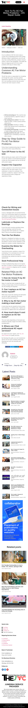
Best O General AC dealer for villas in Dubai (17, 450)
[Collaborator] (12, 540)
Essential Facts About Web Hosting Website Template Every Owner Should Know (17, 410)
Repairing (8, 26)
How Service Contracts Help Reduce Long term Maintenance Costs (18, 459)
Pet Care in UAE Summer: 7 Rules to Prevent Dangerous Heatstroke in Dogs (17, 377)
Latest (3, 26)
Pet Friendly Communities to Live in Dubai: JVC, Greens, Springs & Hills (12, 565)
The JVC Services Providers (9, 219)
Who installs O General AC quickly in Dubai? (17, 495)
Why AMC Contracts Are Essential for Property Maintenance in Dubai (16, 427)
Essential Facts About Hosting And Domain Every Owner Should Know (18, 419)
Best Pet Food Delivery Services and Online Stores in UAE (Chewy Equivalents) (12, 588)
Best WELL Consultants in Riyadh (17, 467)
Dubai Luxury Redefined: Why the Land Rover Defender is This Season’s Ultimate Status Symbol (17, 486)
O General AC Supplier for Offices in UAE (17, 442)
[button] (24, 2)
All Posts (14, 357)
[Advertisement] (14, 99)
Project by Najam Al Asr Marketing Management (14, 706)
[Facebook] (3, 670)
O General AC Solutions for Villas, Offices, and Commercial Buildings (18, 394)
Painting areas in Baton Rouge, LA (18, 435)
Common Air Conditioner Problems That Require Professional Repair (16, 385)
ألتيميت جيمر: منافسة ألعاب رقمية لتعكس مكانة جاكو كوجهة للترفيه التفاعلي (18, 476)
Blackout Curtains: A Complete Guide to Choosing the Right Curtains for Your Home (18, 402)
